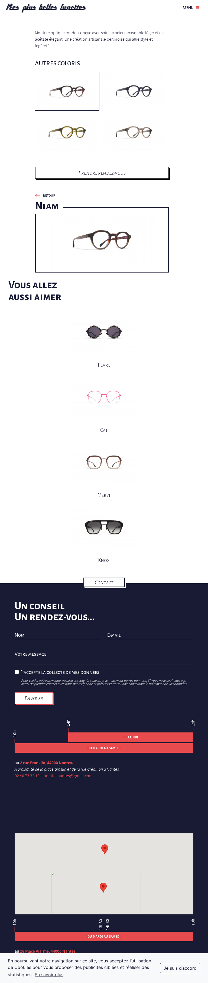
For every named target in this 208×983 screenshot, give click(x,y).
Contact (104, 582)
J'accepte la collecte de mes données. (60, 672)
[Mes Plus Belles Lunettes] (45, 8)
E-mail (114, 635)
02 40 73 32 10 (27, 775)
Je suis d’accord (180, 968)
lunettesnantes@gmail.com (68, 775)
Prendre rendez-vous (102, 173)
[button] (103, 887)
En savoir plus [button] (49, 974)
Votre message (30, 654)
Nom (19, 635)
